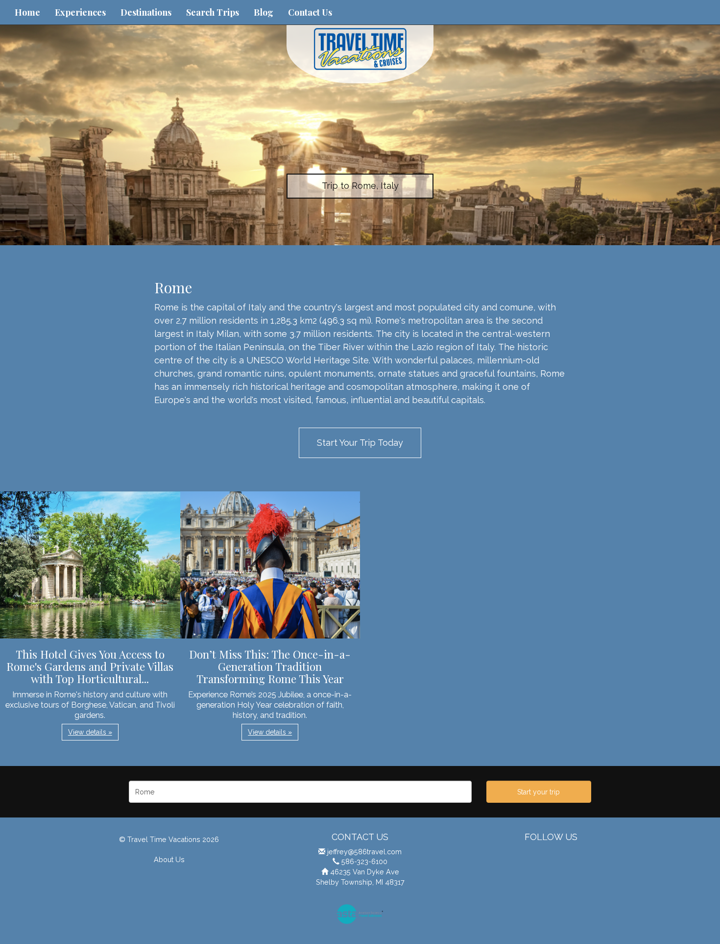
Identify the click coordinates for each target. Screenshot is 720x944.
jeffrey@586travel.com (364, 851)
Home (27, 12)
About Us (169, 859)
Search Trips (212, 12)
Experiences (80, 12)
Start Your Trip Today (360, 442)
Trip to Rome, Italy (360, 185)
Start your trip (538, 792)
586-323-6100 (364, 861)
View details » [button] (90, 732)
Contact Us (310, 12)
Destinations (145, 12)
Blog (263, 12)
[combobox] (300, 792)
